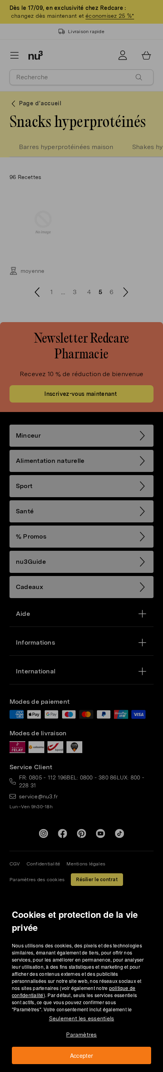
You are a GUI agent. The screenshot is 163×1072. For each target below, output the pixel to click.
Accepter (81, 1055)
